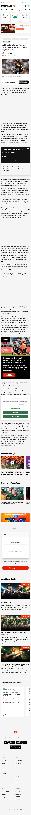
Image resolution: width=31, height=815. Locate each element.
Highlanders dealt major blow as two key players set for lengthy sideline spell (14, 360)
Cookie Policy (5, 798)
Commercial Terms (6, 801)
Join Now (17, 757)
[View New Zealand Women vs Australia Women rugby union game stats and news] (15, 17)
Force (18, 134)
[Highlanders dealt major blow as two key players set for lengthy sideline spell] (15, 346)
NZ (16, 779)
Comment (6, 82)
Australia (15, 127)
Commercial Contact (18, 795)
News (2, 10)
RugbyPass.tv (18, 760)
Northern (17, 770)
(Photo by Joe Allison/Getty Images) (11, 76)
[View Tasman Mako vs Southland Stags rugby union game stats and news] (5, 17)
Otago (13, 129)
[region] (15, 407)
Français (17, 783)
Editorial (17, 799)
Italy (21, 140)
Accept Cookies (15, 416)
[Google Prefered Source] (23, 82)
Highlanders (5, 185)
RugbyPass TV (22, 10)
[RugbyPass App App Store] (9, 742)
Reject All (15, 412)
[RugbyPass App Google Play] (21, 742)
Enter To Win (20, 29)
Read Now (8, 375)
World (17, 776)
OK (15, 160)
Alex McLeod (9, 53)
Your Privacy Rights (15, 408)
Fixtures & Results (11, 10)
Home (3, 757)
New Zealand (11, 213)
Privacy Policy (5, 791)
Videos (3, 770)
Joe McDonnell (9, 138)
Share (13, 82)
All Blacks (20, 125)
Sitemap (4, 773)
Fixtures (4, 760)
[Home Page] (8, 6)
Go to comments (9, 715)
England (3, 142)
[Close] (28, 396)
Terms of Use (5, 794)
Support (17, 791)
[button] (29, 10)
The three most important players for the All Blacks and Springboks (12, 694)
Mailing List (18, 763)
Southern (17, 773)
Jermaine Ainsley (17, 88)
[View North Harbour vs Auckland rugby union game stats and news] (24, 17)
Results (3, 763)
